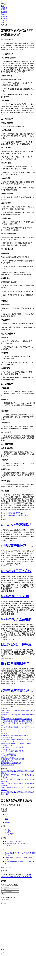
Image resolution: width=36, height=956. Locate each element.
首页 (6, 814)
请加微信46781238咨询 (13, 841)
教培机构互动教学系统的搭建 (18, 515)
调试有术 (18, 834)
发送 (3, 893)
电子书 (7, 822)
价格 (6, 819)
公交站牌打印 (10, 834)
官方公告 (8, 832)
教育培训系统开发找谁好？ (17, 513)
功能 (6, 817)
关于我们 (8, 830)
